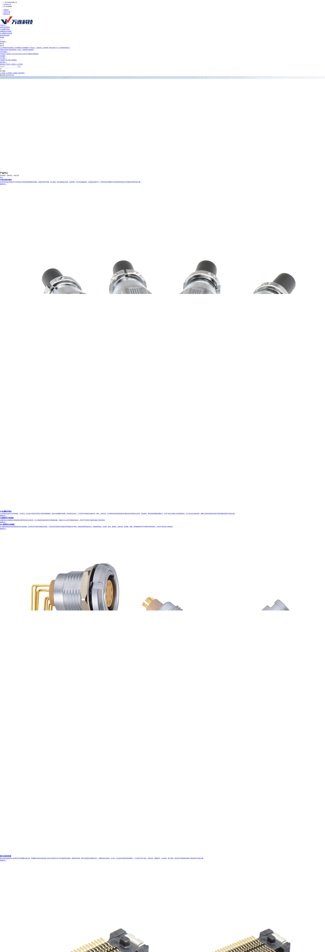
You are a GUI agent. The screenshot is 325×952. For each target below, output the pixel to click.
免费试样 (6, 10)
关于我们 (3, 58)
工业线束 (15, 73)
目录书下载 (6, 12)
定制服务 (2, 56)
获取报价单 (6, 14)
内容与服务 (3, 52)
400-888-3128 (7, 4)
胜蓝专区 (3, 62)
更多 (1, 187)
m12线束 (2, 73)
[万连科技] (162, 20)
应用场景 (3, 41)
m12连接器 (8, 73)
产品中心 (3, 25)
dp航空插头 (21, 73)
